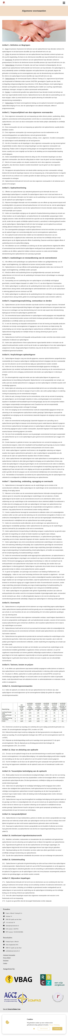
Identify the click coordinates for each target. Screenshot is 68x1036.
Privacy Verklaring (54, 1025)
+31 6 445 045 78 (10, 922)
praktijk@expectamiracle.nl (13, 951)
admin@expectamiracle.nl (12, 925)
